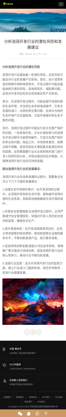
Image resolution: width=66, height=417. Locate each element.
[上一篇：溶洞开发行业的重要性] (27, 332)
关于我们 (46, 397)
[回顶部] (46, 412)
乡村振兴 (41, 402)
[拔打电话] (37, 412)
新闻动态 (33, 397)
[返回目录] (33, 332)
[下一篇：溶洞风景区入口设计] (38, 332)
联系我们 (28, 402)
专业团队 (59, 397)
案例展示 (20, 397)
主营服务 (7, 397)
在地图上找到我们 (18, 380)
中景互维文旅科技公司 (8, 4)
